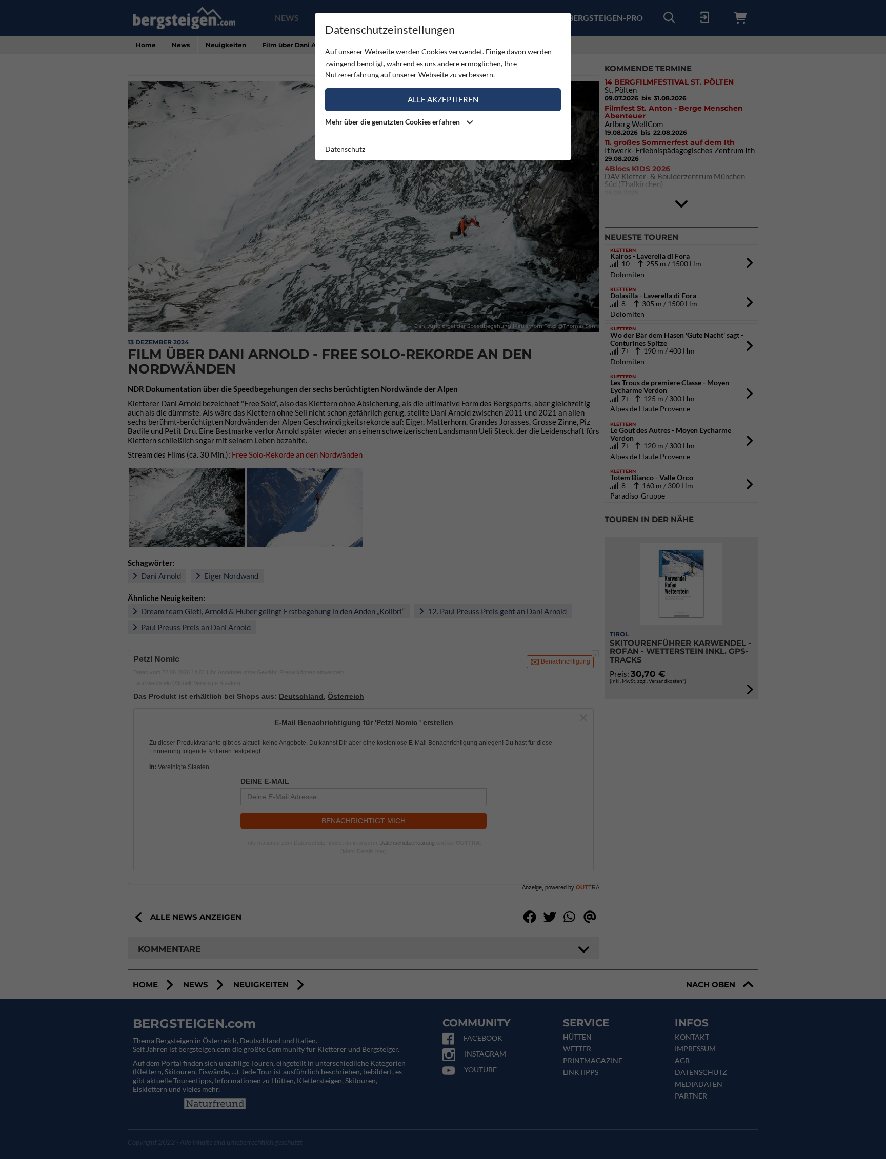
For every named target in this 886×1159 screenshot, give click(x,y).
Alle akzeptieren (443, 99)
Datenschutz (345, 148)
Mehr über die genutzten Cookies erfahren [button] (393, 121)
